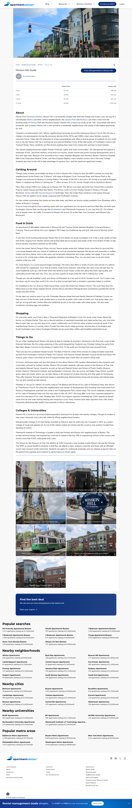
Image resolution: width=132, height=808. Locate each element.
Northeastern (56, 209)
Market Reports (91, 783)
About (20, 112)
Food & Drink (24, 223)
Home (18, 65)
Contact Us (10, 772)
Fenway (33, 122)
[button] (66, 605)
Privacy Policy (50, 769)
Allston (28, 193)
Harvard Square (45, 193)
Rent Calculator (91, 772)
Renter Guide (90, 769)
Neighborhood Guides (29, 65)
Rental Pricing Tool (92, 785)
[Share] (114, 65)
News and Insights (92, 777)
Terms (48, 772)
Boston (40, 65)
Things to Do (24, 337)
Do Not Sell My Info (52, 775)
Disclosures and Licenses (14, 777)
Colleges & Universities (31, 410)
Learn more (97, 803)
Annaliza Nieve (30, 76)
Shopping (22, 313)
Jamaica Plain (70, 119)
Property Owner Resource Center (97, 780)
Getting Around (26, 169)
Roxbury (83, 119)
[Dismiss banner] (129, 803)
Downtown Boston (34, 116)
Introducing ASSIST (107, 4)
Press (8, 775)
